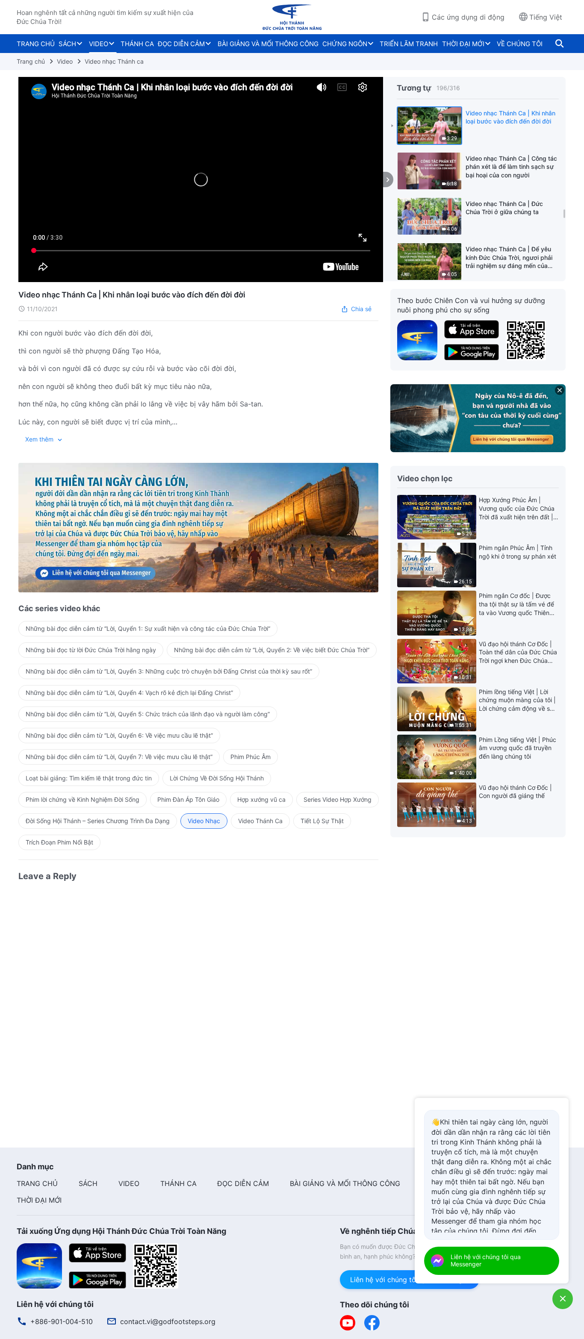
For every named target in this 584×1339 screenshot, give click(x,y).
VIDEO (98, 44)
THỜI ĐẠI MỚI (463, 44)
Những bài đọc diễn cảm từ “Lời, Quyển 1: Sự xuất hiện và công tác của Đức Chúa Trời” (148, 628)
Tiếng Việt (545, 17)
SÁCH (67, 44)
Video (65, 61)
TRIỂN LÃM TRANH (409, 44)
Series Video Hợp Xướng (338, 799)
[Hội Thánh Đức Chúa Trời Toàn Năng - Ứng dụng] (417, 339)
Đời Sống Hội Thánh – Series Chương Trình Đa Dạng (98, 820)
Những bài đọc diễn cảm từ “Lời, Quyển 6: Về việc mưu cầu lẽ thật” (119, 735)
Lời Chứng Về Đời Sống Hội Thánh (217, 778)
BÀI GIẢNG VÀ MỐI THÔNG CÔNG (268, 44)
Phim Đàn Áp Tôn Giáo (188, 799)
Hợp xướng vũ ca (261, 799)
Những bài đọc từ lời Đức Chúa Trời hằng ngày (91, 649)
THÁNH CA (137, 44)
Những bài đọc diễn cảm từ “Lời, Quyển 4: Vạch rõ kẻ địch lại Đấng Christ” (129, 692)
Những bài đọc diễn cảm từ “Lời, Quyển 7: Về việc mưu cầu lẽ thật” (119, 756)
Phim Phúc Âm (250, 756)
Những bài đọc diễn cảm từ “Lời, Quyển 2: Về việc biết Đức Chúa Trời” (271, 649)
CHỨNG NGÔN (344, 44)
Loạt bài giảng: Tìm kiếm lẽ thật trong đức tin (89, 778)
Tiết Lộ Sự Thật (322, 820)
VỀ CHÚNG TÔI (520, 44)
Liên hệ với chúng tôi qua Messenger (409, 1279)
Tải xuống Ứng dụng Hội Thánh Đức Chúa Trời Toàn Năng (121, 1231)
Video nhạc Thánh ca (114, 61)
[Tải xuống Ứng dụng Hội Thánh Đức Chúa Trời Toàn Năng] (39, 1265)
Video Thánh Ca (260, 820)
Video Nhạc (204, 820)
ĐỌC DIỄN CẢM (181, 44)
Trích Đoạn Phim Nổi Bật (59, 842)
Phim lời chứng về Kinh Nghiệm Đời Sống (82, 799)
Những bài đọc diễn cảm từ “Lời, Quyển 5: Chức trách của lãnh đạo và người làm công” (148, 714)
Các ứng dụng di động (468, 17)
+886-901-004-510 (61, 1321)
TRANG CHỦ (36, 44)
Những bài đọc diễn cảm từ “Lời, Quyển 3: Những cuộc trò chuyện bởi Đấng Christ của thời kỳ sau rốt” (169, 671)
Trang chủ (31, 61)
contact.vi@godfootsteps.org (167, 1321)
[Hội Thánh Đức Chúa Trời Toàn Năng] (292, 17)
